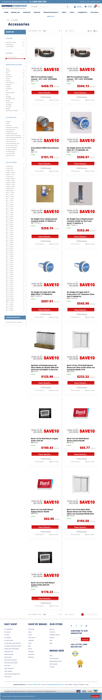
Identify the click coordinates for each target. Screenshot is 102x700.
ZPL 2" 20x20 (9, 298)
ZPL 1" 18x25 (9, 238)
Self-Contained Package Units (12, 674)
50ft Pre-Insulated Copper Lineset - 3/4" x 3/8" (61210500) (44, 78)
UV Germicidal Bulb (11, 147)
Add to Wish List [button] (40, 100)
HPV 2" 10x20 (10, 196)
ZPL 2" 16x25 (9, 304)
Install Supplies (10, 46)
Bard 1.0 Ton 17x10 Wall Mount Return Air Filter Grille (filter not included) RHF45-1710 (81, 367)
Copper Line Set (10, 155)
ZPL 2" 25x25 (9, 252)
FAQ (88, 1)
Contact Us (82, 1)
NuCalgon (8, 96)
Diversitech (9, 76)
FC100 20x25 (9, 168)
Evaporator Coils (8, 651)
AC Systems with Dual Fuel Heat (12, 646)
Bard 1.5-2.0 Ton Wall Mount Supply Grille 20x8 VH (43, 584)
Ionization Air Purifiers (12, 127)
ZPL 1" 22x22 (9, 228)
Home (8, 20)
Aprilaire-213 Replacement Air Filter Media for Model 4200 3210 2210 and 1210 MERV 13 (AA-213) (44, 367)
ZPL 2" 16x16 (9, 292)
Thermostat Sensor (11, 141)
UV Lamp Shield (10, 153)
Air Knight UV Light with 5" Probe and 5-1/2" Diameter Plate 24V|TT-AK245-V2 (80, 294)
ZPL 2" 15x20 (9, 290)
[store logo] (14, 7)
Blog (98, 1)
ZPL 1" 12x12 (9, 202)
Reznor (30, 648)
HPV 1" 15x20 (10, 198)
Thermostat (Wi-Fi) (11, 139)
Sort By (39, 31)
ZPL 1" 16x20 (9, 268)
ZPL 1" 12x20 (9, 302)
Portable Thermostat (11, 133)
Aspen (30, 632)
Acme (7, 68)
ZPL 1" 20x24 (9, 256)
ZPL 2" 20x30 (9, 206)
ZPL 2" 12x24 (9, 264)
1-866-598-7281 (36, 684)
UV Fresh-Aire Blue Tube (12, 143)
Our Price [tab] (9, 53)
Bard (7, 72)
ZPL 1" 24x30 (9, 242)
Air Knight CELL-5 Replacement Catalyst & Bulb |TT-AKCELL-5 (44, 220)
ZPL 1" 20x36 (9, 226)
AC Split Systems (8, 640)
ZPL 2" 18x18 (9, 248)
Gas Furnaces (8, 657)
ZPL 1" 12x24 (9, 200)
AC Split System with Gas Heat (12, 643)
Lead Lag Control (10, 129)
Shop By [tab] (10, 32)
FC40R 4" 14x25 (10, 184)
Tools (51, 655)
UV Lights (52, 667)
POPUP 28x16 (10, 188)
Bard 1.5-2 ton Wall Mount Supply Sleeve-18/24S (42, 510)
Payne (29, 643)
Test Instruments (54, 658)
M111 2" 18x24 (10, 192)
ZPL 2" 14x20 (9, 280)
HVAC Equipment (8, 668)
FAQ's (51, 640)
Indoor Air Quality (11, 42)
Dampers (8, 121)
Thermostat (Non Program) (13, 135)
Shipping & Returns (55, 635)
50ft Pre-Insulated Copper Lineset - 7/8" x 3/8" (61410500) (80, 78)
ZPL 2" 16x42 (9, 214)
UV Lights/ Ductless (11, 149)
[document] (51, 696)
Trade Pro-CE (9, 102)
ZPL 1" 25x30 (9, 266)
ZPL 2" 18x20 (9, 216)
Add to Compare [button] (55, 100)
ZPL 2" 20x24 (9, 220)
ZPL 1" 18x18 (9, 232)
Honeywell (9, 88)
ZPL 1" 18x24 (9, 236)
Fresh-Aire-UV (32, 637)
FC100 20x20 (9, 166)
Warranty (52, 637)
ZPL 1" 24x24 (9, 254)
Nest (7, 94)
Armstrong (31, 629)
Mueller (8, 108)
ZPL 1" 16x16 (9, 230)
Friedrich (8, 84)
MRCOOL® (31, 657)
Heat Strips (7, 665)
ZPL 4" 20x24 (9, 296)
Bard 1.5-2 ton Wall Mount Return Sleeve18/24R (78, 439)
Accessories (7, 632)
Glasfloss (8, 86)
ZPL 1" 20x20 (9, 270)
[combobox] (52, 6)
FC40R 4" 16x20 (10, 186)
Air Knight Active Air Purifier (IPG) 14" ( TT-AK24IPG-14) (79, 149)
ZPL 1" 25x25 (9, 244)
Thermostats (9, 44)
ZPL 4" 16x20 (9, 246)
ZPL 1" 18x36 (9, 310)
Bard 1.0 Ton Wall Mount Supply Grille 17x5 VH (44, 439)
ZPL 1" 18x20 (9, 234)
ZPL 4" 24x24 (9, 278)
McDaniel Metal (10, 92)
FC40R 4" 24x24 (10, 172)
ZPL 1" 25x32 (9, 282)
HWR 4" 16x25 (10, 300)
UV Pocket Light (10, 151)
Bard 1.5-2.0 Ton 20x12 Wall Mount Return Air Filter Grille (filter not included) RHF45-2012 (80, 511)
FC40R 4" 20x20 (10, 178)
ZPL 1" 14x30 (9, 210)
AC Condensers (8, 629)
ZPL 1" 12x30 (9, 204)
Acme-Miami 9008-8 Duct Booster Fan (45, 149)
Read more (32, 696)
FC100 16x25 (9, 176)
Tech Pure (8, 106)
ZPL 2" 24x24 (9, 308)
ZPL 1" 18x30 (9, 240)
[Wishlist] (85, 7)
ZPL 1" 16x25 (9, 276)
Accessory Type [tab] (11, 117)
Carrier (30, 635)
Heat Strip (8, 125)
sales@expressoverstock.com (56, 684)
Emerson (8, 80)
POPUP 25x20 (10, 190)
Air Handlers (7, 637)
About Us (93, 1)
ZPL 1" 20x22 (9, 272)
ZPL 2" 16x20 (9, 294)
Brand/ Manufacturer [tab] (14, 65)
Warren (8, 100)
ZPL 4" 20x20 (9, 218)
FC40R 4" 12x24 (10, 174)
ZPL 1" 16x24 (9, 258)
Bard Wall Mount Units (56, 661)
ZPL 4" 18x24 (9, 250)
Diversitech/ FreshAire (12, 110)
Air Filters (6, 635)
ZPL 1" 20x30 (9, 224)
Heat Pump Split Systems (11, 662)
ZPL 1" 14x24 (9, 208)
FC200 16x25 (9, 170)
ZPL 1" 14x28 (9, 212)
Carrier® (8, 74)
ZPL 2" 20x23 (9, 288)
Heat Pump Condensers (10, 660)
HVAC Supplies (8, 671)
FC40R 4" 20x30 (10, 182)
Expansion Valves (9, 654)
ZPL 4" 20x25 (9, 222)
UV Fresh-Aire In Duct (12, 145)
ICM (7, 90)
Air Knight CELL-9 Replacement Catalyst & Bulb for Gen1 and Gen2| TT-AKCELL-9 (80, 221)
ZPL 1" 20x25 (9, 286)
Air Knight (8, 104)
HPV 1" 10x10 (10, 194)
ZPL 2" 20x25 (9, 306)
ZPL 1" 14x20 (9, 262)
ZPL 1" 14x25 (9, 260)
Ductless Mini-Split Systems (11, 648)
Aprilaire (8, 70)
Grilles (7, 123)
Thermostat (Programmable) (13, 137)
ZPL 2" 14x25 (9, 284)
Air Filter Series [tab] (11, 162)
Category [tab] (9, 38)
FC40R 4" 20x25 (10, 180)
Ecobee (8, 78)
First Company (10, 82)
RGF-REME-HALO (10, 98)
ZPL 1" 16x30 (9, 274)
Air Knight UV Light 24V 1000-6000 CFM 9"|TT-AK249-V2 (43, 293)
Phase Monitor (10, 131)
